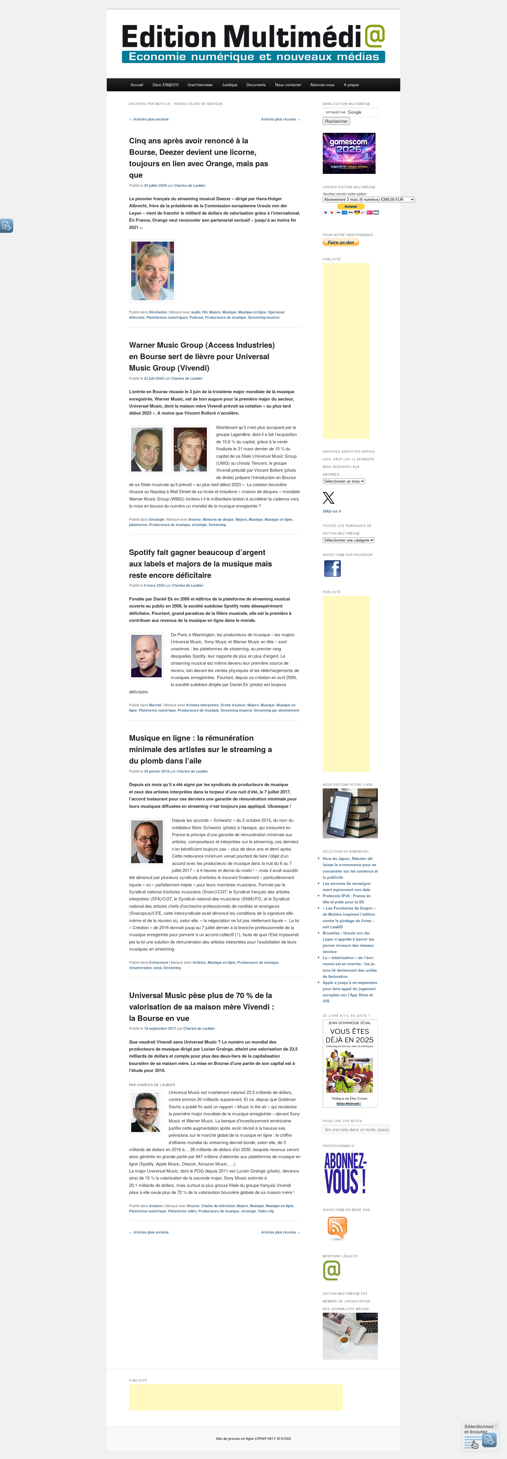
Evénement (158, 962)
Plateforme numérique (157, 710)
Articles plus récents (280, 119)
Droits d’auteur (233, 705)
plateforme (138, 524)
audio (195, 312)
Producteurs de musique (225, 317)
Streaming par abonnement (276, 710)
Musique (229, 312)
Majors (215, 312)
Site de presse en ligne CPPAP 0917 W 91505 (253, 1438)
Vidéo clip (266, 1211)
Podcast (196, 317)
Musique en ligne (252, 312)
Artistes (199, 962)
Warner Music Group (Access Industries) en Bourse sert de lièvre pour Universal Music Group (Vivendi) (202, 356)
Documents (256, 84)
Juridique (229, 84)
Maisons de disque (218, 519)
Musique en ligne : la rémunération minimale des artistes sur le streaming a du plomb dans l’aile (200, 749)
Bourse (195, 519)
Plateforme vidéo (182, 1211)
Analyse (156, 1205)
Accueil (137, 84)
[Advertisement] (346, 351)
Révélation (158, 312)
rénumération (140, 967)
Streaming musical (263, 317)
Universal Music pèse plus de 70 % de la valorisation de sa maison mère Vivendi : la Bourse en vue (201, 1006)
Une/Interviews (200, 84)
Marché (155, 705)
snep (157, 967)
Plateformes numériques (167, 317)
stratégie (199, 524)
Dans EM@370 (165, 84)
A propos (351, 84)
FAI (204, 312)
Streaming (217, 524)
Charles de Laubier (190, 185)
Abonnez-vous (322, 84)
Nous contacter (288, 84)
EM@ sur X (332, 511)
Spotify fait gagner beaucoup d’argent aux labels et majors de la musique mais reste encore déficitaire (200, 563)
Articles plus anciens (149, 119)
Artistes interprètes (202, 705)
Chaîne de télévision (218, 1205)
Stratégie (156, 519)
